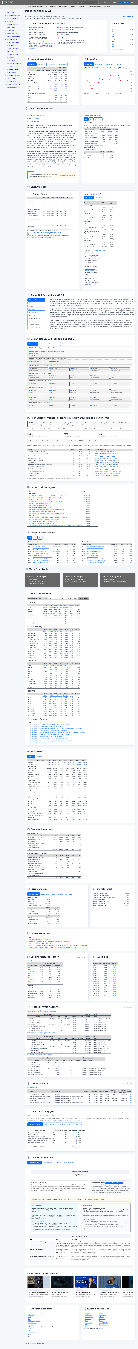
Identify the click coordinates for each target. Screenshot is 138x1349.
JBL (114, 451)
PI (100, 469)
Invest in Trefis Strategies (35, 6)
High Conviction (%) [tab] (35, 1124)
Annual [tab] (31, 756)
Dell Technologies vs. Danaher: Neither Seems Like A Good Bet (45, 736)
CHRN (101, 471)
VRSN (108, 466)
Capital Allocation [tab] (34, 328)
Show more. (32, 48)
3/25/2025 (60, 764)
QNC (101, 475)
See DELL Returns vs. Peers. (55, 232)
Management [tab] (33, 312)
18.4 (61, 89)
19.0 (55, 91)
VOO (113, 32)
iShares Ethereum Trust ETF (39, 551)
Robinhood (102, 1319)
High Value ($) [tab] (77, 1124)
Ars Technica (31, 1325)
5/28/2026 (30, 967)
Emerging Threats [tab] (34, 318)
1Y (100, 68)
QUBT (30, 368)
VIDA (101, 473)
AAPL (46, 232)
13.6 (61, 87)
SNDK (30, 361)
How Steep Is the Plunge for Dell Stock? (39, 506)
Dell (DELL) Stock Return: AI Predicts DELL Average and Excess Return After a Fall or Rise (52, 947)
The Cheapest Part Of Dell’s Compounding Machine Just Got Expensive (48, 517)
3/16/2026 (54, 764)
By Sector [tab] (42, 344)
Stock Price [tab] (88, 64)
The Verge (30, 1329)
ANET (114, 460)
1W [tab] (35, 538)
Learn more (92, 284)
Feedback (36, 118)
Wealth (73, 6)
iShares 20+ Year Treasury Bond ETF (95, 562)
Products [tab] (32, 306)
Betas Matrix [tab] (45, 894)
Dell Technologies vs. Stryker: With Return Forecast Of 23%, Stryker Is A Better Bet (50, 740)
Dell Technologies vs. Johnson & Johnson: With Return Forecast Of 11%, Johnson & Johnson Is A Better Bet (57, 732)
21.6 (39, 87)
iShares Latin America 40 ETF (40, 558)
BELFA (108, 458)
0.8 (56, 85)
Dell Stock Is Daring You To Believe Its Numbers (42, 523)
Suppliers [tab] (32, 309)
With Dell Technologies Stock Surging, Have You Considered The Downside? (49, 941)
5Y (107, 68)
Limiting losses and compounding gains (90, 269)
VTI (113, 37)
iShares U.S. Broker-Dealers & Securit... (42, 557)
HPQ (34, 232)
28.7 (61, 91)
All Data (107, 2)
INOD (117, 471)
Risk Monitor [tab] (48, 1163)
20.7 (65, 89)
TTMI (108, 451)
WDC (71, 376)
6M (92, 68)
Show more (30, 171)
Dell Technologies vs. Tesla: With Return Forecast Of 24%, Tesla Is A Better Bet (49, 734)
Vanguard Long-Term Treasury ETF (95, 558)
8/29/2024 (30, 981)
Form (130, 1094)
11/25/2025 (31, 971)
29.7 (50, 91)
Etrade (101, 1321)
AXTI (108, 453)
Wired (29, 1317)
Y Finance (87, 1313)
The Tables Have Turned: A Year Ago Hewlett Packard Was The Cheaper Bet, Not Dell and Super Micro (56, 525)
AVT (108, 456)
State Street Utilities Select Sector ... (95, 546)
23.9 (50, 87)
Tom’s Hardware (32, 1333)
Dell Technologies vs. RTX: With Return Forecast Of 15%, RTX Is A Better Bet (49, 724)
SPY (113, 29)
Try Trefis (124, 2)
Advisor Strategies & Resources (76, 581)
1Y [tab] (95, 119)
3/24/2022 (78, 764)
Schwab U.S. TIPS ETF (92, 553)
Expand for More (32, 961)
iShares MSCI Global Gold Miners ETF (42, 553)
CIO (29, 1319)
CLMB (101, 456)
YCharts (87, 1325)
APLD (110, 471)
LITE (108, 460)
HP (51, 607)
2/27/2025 (30, 977)
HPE (37, 232)
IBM (39, 232)
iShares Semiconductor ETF (93, 551)
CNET (29, 1337)
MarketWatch (88, 1323)
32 (76, 1139)
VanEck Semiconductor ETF (93, 555)
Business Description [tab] (35, 300)
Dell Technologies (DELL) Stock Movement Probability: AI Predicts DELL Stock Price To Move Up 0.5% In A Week (58, 945)
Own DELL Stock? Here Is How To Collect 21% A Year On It (44, 521)
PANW (114, 475)
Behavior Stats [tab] (33, 894)
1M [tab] (40, 538)
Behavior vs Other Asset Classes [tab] (62, 894)
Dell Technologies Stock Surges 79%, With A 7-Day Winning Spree (46, 513)
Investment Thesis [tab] (35, 1163)
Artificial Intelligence (45, 43)
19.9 (39, 89)
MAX (111, 68)
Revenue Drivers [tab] (34, 325)
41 (76, 1137)
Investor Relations (129, 16)
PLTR (116, 473)
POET (101, 462)
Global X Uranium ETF (38, 549)
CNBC (86, 1321)
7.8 (66, 91)
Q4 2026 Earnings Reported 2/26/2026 (43, 1033)
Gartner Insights (32, 1323)
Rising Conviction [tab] (49, 1124)
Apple (71, 607)
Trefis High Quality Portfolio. (95, 1199)
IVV (113, 34)
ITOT (113, 39)
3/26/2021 (84, 764)
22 (76, 1133)
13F (84, 1133)
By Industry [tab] (32, 344)
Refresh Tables (83, 598)
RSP (113, 44)
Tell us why (102, 1329)
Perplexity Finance (104, 1325)
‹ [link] (72, 1146)
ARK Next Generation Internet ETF (41, 562)
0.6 (66, 85)
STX (91, 376)
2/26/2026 (30, 969)
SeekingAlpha (89, 1317)
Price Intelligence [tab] (69, 1163)
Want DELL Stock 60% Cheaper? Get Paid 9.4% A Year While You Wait (47, 496)
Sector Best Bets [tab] (67, 344)
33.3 (50, 89)
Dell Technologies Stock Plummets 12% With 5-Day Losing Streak (46, 498)
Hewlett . (54, 607)
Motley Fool (88, 1319)
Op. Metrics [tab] (62, 64)
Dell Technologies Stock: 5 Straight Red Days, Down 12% (44, 519)
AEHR (101, 453)
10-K (114, 967)
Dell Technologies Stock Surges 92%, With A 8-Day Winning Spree (46, 509)
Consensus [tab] (41, 64)
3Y (103, 68)
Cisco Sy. (65, 607)
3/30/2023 (72, 764)
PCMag (29, 1335)
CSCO (42, 232)
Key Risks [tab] (32, 315)
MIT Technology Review (34, 1321)
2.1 (50, 85)
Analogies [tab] (32, 303)
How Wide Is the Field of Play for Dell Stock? (40, 507)
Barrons (101, 1313)
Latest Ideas (33, 579)
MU (108, 462)
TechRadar (30, 1331)
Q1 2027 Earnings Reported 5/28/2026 (44, 1011)
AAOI (101, 460)
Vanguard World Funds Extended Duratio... (97, 549)
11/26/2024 (31, 979)
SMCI (30, 354)
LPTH (115, 458)
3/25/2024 (66, 764)
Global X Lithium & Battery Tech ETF (41, 560)
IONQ (50, 368)
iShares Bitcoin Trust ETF (39, 546)
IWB (113, 42)
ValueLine (101, 1317)
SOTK (106, 469)
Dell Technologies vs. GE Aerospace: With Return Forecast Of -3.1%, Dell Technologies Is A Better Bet (55, 728)
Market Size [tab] (32, 321)
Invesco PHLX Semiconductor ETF (95, 548)
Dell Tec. (45, 607)
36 (76, 1142)
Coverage (107, 6)
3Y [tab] (100, 119)
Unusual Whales (103, 1323)
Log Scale (130, 68)
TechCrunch (31, 1315)
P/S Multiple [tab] (109, 64)
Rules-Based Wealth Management (115, 581)
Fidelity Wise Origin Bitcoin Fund (41, 548)
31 (76, 1135)
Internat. (59, 607)
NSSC (113, 469)
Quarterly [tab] (40, 756)
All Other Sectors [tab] (53, 344)
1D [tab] (30, 538)
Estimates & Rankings (94, 6)
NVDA (114, 462)
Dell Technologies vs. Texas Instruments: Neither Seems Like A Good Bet (48, 738)
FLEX (101, 451)
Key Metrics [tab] (51, 64)
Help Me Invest (51, 6)
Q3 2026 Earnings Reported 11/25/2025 (39, 1054)
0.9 (61, 85)
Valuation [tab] (32, 64)
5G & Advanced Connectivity (45, 45)
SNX (113, 456)
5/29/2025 (30, 975)
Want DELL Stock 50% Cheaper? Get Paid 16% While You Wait (45, 502)
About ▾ (115, 2)
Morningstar (102, 1315)
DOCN (101, 466)
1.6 (44, 85)
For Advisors (63, 6)
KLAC (114, 453)
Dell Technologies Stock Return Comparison (40, 943)
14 (76, 1140)
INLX (109, 473)
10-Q (114, 965)
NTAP (112, 383)
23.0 (44, 89)
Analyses (81, 6)
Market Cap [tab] (99, 64)
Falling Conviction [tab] (64, 1124)
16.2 (55, 89)
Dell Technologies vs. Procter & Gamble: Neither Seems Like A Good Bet (48, 730)
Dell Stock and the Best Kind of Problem (40, 504)
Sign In (133, 2)
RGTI (91, 368)
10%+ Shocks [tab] (88, 197)
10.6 (55, 87)
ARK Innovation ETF (38, 555)
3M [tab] (86, 119)
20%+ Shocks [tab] (98, 197)
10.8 (65, 87)
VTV (113, 47)
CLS (101, 458)
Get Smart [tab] (58, 1163)
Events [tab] (119, 64)
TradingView (88, 1315)
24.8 (44, 87)
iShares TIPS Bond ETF (92, 557)
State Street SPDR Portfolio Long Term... (97, 560)
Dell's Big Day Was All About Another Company (41, 500)
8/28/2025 (30, 973)
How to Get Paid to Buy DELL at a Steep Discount (42, 511)
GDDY (114, 466)
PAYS (107, 475)
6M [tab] (91, 119)
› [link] (79, 1146)
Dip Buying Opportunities (37, 581)
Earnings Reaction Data (36, 583)
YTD (96, 68)
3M (89, 68)
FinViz (86, 1327)
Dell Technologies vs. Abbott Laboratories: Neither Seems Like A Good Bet (48, 726)
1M (85, 68)
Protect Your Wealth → (67, 175)
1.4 (39, 85)
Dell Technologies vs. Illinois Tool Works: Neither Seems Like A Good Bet (48, 742)
